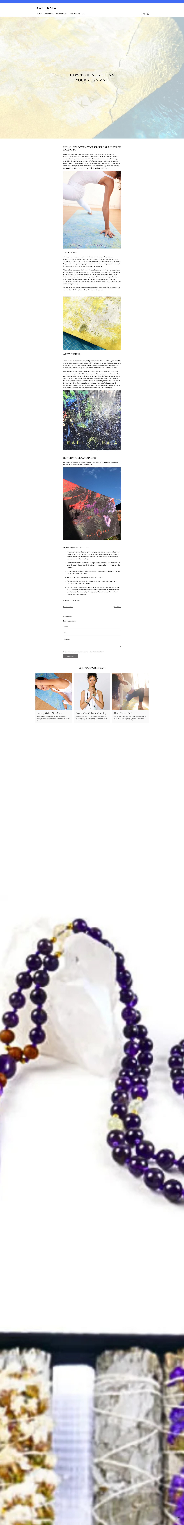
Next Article (117, 607)
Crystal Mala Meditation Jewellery (91, 713)
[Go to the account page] (144, 13)
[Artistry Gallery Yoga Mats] (53, 691)
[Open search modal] (141, 13)
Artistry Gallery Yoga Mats (49, 713)
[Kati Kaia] (46, 9)
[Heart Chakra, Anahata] (130, 691)
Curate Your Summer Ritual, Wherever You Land (92, 1)
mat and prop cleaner (89, 272)
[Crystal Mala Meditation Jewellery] (92, 691)
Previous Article (68, 607)
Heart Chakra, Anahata (124, 713)
